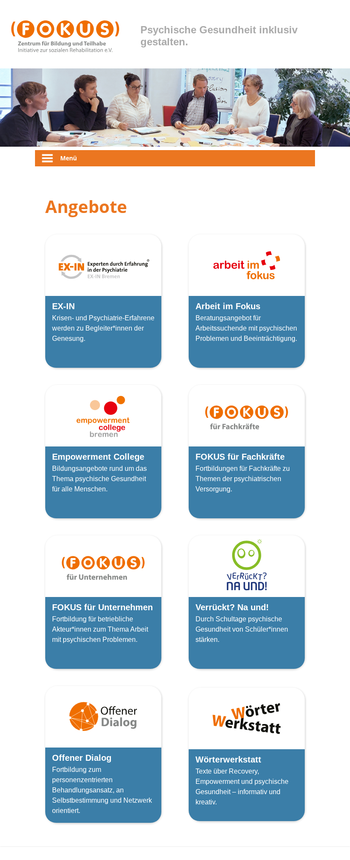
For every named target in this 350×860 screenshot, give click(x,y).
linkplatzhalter (66, 239)
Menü (68, 158)
